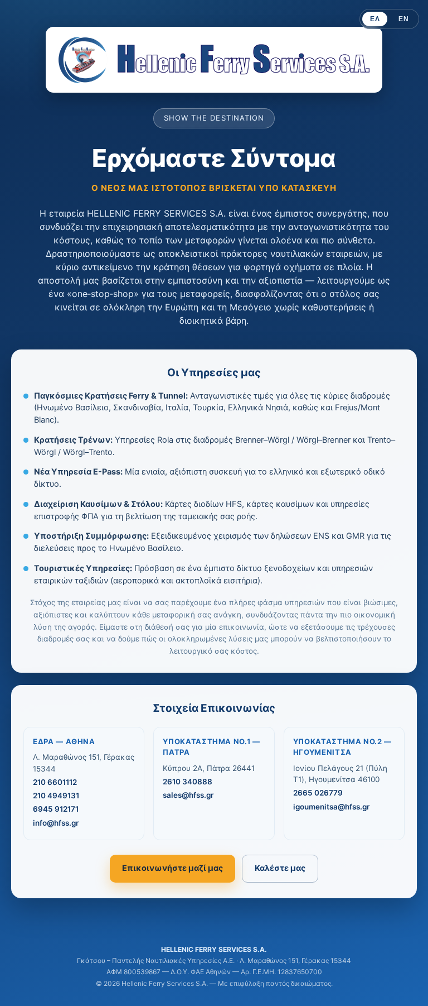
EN (403, 19)
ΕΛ (375, 19)
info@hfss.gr (56, 822)
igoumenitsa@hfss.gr (331, 806)
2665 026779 (318, 792)
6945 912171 (56, 808)
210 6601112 (55, 782)
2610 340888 (187, 781)
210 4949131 (56, 795)
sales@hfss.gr (188, 795)
